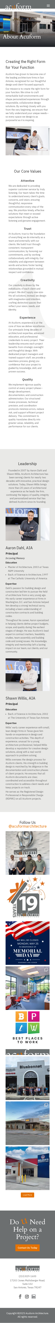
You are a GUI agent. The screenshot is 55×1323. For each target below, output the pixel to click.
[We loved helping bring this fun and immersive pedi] (28, 988)
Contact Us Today (27, 1247)
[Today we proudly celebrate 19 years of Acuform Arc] (28, 898)
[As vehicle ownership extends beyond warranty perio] (28, 1168)
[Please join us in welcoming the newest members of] (28, 853)
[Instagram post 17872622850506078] (28, 943)
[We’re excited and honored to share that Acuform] (28, 1033)
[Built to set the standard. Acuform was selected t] (28, 1123)
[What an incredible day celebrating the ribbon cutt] (28, 1078)
